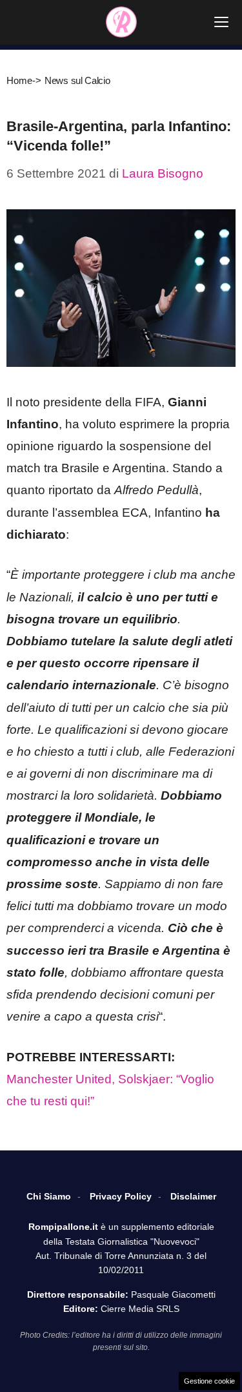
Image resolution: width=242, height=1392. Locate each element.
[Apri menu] (221, 22)
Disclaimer (193, 1196)
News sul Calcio (77, 80)
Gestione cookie (209, 1381)
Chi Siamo (48, 1196)
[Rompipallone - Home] (121, 21)
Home (19, 80)
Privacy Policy (121, 1196)
